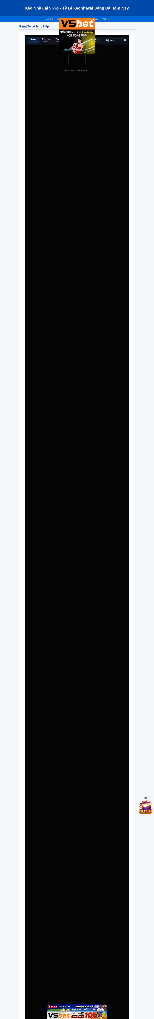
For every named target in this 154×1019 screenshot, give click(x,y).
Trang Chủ (49, 19)
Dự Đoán (106, 19)
